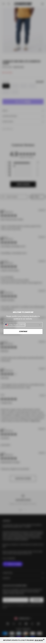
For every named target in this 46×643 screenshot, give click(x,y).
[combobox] (15, 325)
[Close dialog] (43, 639)
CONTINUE (23, 331)
